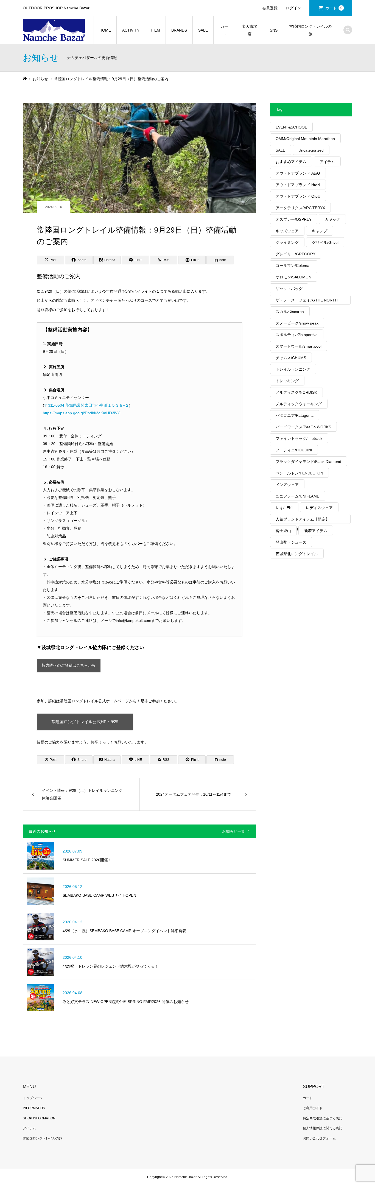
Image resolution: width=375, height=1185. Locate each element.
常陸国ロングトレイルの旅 (310, 30)
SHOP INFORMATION (39, 1118)
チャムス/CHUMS (291, 358)
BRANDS (179, 30)
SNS (274, 30)
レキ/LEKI (284, 507)
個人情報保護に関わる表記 (322, 1128)
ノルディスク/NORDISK (296, 392)
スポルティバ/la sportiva (297, 334)
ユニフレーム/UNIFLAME (297, 496)
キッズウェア (287, 231)
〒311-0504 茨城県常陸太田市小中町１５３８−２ (86, 405)
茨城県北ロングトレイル (297, 554)
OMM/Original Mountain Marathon (305, 138)
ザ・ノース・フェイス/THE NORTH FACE (307, 301)
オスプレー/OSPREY (294, 219)
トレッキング (287, 381)
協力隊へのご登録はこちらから (69, 665)
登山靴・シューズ (291, 542)
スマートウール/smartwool (298, 346)
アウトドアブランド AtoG (298, 173)
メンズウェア (287, 484)
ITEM (155, 30)
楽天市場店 (249, 30)
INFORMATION (34, 1108)
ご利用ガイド (313, 1108)
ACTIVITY (130, 30)
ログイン (293, 8)
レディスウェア (319, 507)
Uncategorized (311, 150)
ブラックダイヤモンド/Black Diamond (308, 461)
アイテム (327, 162)
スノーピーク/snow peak (297, 323)
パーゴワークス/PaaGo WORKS (303, 427)
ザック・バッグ (289, 288)
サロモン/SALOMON (293, 277)
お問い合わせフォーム (319, 1138)
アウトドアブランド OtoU (298, 196)
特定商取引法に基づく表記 (322, 1118)
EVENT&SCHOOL (291, 127)
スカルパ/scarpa (290, 311)
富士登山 (283, 531)
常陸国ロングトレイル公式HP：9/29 (84, 721)
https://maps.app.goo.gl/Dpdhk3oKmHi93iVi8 (82, 413)
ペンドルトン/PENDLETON (299, 473)
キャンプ (319, 231)
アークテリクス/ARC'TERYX (300, 208)
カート (333, 8)
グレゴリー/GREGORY (295, 254)
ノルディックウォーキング (299, 404)
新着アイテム (315, 531)
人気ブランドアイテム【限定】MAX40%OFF (302, 520)
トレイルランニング (293, 369)
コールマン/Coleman (294, 265)
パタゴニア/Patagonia (295, 415)
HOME (105, 30)
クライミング (287, 242)
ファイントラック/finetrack (299, 438)
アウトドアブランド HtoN (298, 185)
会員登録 (270, 8)
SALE (203, 30)
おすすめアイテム (291, 162)
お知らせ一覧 (233, 831)
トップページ (33, 1098)
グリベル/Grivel (325, 242)
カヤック (332, 219)
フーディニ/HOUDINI (294, 450)
